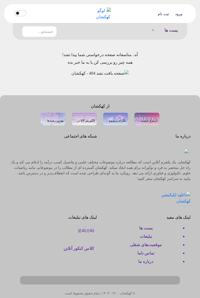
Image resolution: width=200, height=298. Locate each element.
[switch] (20, 13)
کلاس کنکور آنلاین (79, 248)
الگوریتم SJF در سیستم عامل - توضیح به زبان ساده (84, 120)
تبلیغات (146, 236)
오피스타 (86, 230)
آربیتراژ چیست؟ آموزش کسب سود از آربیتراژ (146, 120)
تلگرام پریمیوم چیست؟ (115, 120)
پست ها (146, 228)
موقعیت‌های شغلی (146, 244)
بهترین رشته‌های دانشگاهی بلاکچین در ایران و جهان (53, 120)
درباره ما (145, 261)
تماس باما (146, 253)
